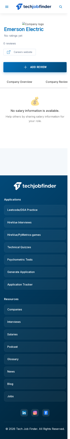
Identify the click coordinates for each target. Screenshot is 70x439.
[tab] (19, 82)
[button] (7, 6)
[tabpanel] (35, 109)
